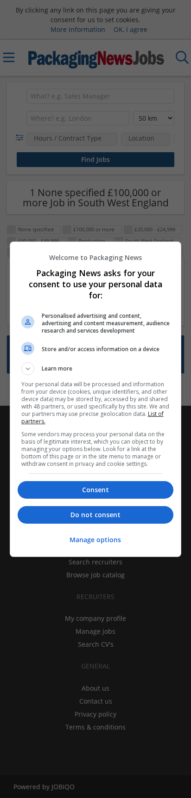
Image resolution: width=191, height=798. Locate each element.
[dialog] (96, 399)
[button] (95, 368)
